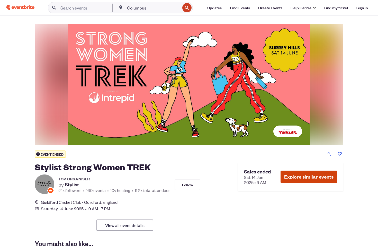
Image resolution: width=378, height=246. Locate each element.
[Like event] (339, 153)
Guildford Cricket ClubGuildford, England (79, 202)
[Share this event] (329, 154)
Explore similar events (309, 176)
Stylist (72, 184)
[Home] (20, 7)
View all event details (125, 225)
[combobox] (153, 8)
